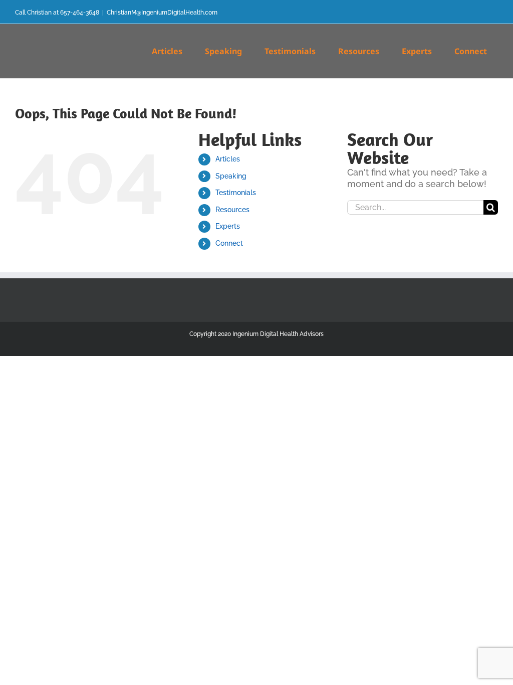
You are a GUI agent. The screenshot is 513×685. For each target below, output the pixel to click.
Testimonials (235, 193)
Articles (227, 159)
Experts (227, 226)
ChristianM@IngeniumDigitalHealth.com (162, 12)
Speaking (230, 176)
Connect (229, 243)
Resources (232, 210)
